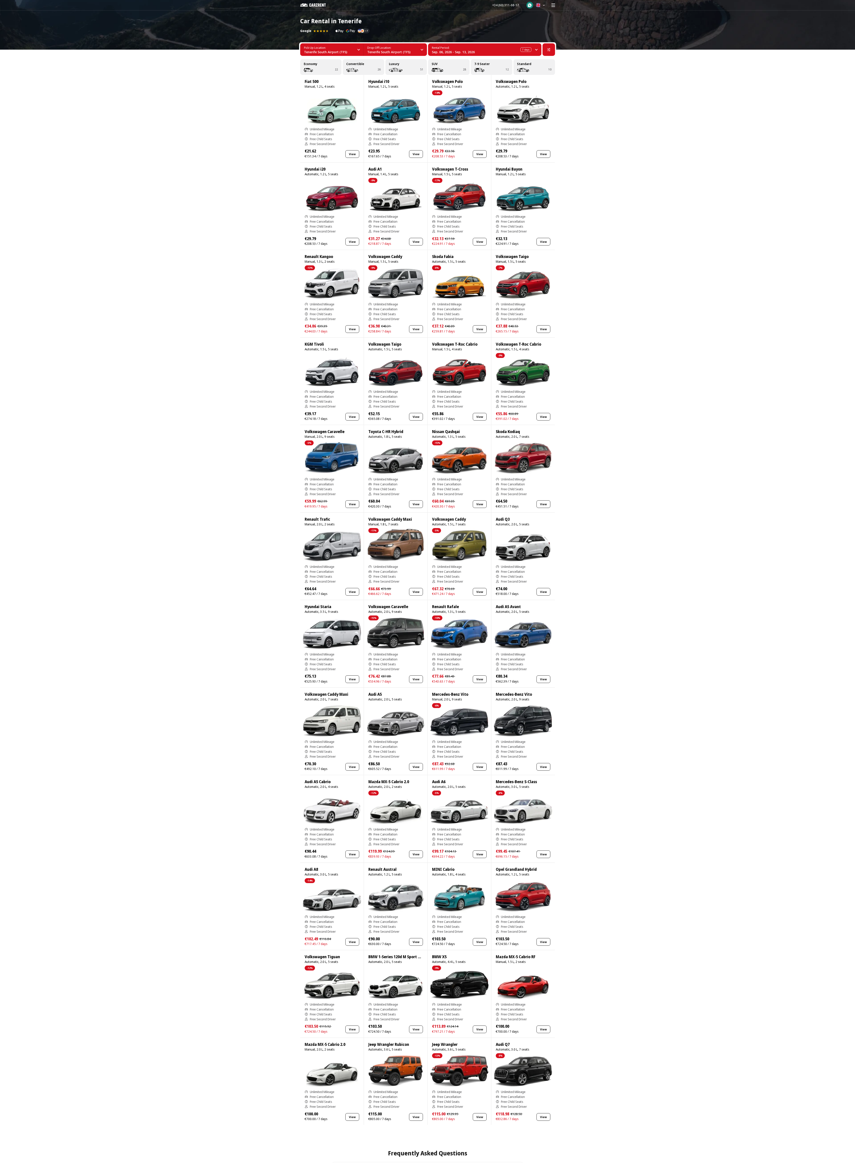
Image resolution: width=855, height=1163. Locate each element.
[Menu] (553, 5)
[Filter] (549, 49)
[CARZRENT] (316, 5)
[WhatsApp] (529, 5)
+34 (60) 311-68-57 (505, 5)
